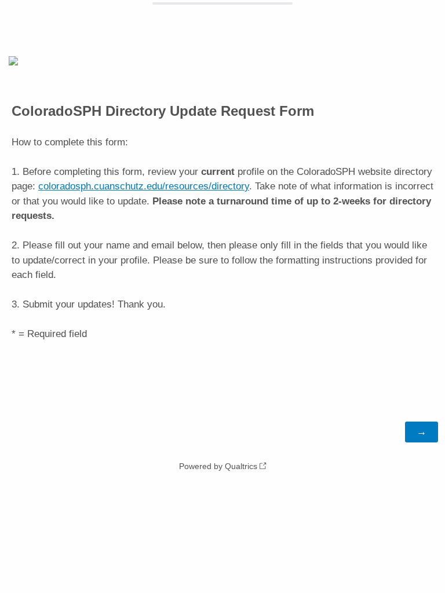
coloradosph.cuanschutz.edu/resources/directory (143, 186)
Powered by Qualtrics (218, 466)
